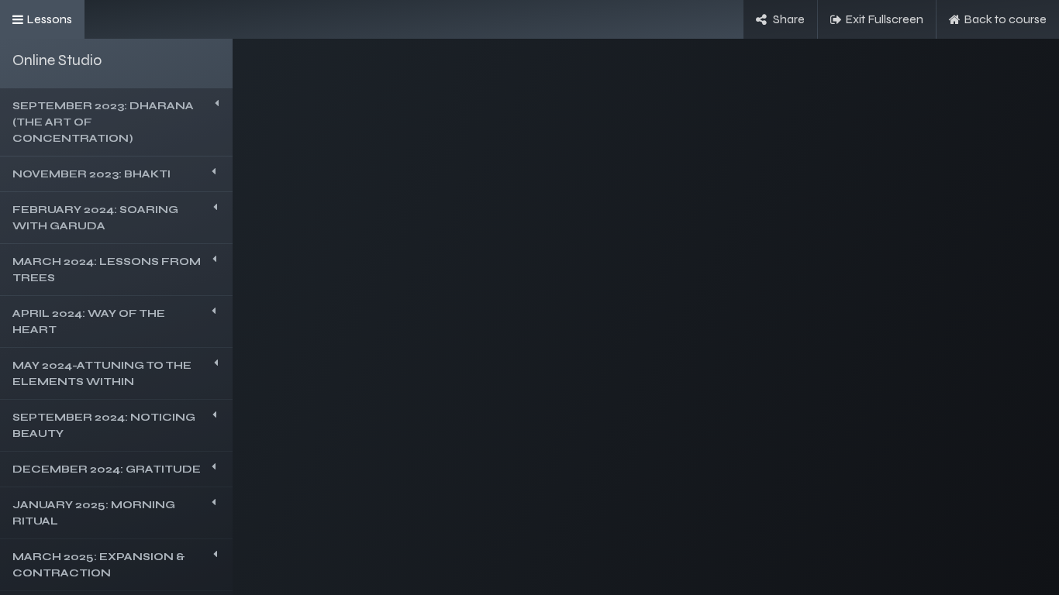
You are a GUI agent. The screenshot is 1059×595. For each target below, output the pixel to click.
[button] (116, 122)
